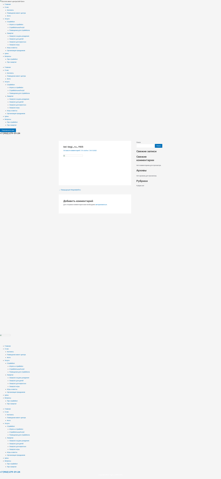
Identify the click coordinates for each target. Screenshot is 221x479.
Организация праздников (16, 50)
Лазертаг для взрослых (17, 42)
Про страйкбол (12, 59)
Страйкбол (11, 22)
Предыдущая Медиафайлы (70, 190)
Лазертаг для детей (16, 39)
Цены (7, 53)
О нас (7, 7)
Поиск (138, 142)
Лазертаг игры (14, 45)
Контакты (10, 10)
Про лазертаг (12, 62)
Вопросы (8, 56)
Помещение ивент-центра (16, 13)
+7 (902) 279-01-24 (10, 472)
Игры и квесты (12, 48)
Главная (8, 4)
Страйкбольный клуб (16, 27)
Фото (9, 16)
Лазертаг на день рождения (19, 36)
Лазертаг (10, 33)
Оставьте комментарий (71, 150)
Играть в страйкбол (16, 24)
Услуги (7, 19)
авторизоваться (101, 205)
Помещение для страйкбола (19, 30)
